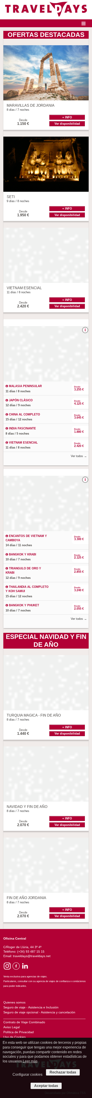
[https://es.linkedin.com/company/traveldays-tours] (25, 965)
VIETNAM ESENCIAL (23, 442)
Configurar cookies (27, 1074)
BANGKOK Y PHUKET (23, 605)
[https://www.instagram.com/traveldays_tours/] (7, 965)
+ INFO (67, 117)
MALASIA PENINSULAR (25, 386)
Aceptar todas (46, 1086)
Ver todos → (79, 456)
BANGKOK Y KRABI (22, 554)
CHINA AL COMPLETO (24, 414)
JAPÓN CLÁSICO (20, 400)
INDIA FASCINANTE (22, 428)
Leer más (30, 1061)
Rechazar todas (63, 1072)
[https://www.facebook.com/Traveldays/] (16, 965)
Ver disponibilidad (67, 123)
